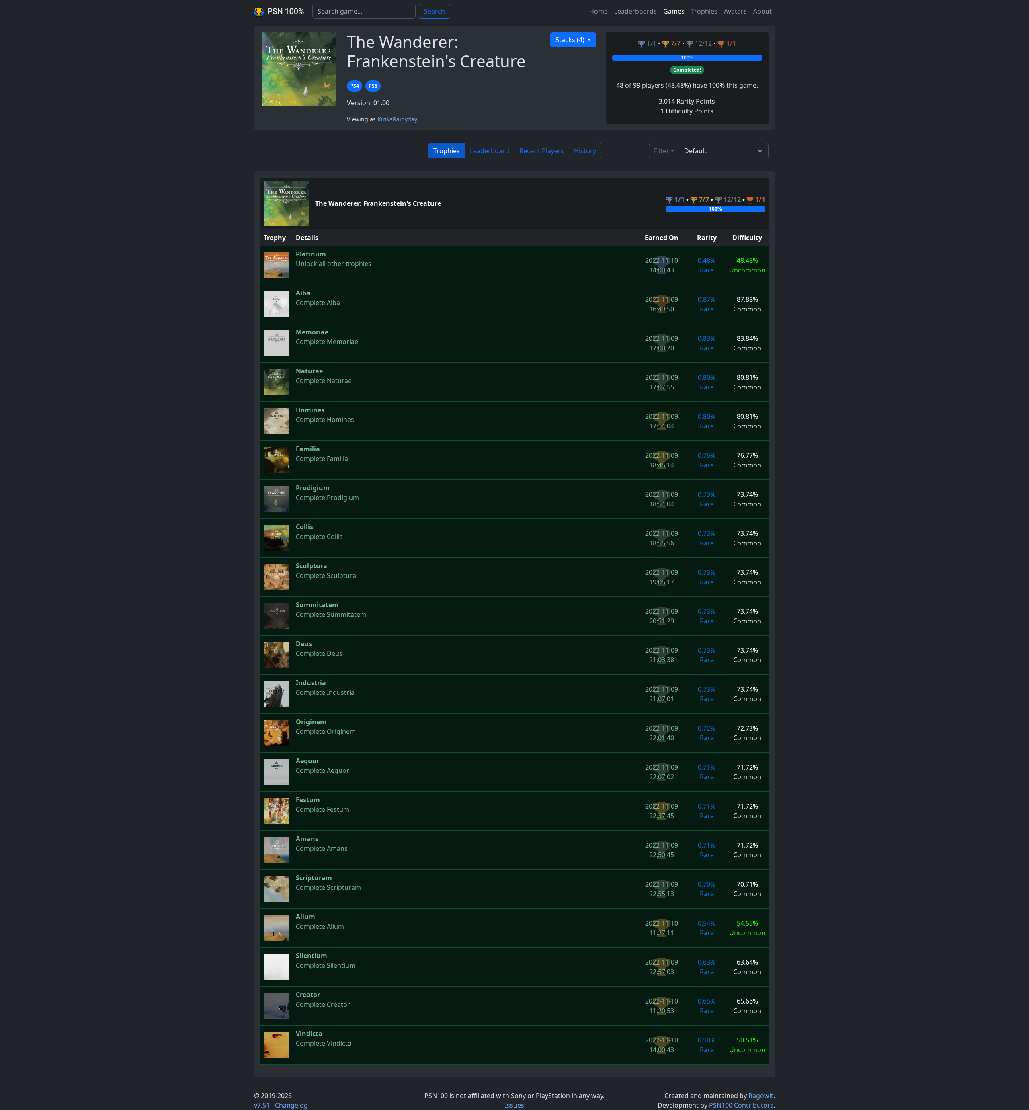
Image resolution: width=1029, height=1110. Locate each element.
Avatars (735, 11)
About (762, 11)
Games (674, 11)
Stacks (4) (570, 39)
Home (598, 11)
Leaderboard (489, 150)
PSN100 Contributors (741, 1105)
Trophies (704, 11)
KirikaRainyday (397, 119)
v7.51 (262, 1105)
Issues (514, 1105)
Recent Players (541, 150)
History (585, 150)
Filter (661, 150)
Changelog (291, 1105)
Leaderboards (635, 11)
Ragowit (760, 1095)
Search (434, 11)
